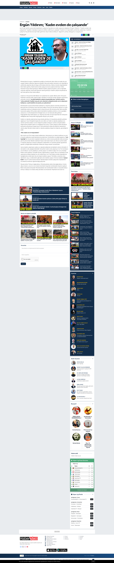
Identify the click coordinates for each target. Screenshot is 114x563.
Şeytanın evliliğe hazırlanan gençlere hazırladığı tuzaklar (83, 375)
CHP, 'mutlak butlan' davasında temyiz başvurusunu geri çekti (60, 240)
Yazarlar (72, 2)
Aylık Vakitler (74, 95)
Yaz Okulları (79, 353)
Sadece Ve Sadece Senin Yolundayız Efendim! (82, 318)
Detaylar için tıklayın (82, 490)
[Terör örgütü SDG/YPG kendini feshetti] (44, 234)
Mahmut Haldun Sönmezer (83, 367)
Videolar (65, 2)
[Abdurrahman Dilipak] (73, 283)
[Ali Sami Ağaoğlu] (73, 397)
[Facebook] (21, 547)
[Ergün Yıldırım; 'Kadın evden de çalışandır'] (44, 52)
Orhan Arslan (80, 362)
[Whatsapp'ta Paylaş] (86, 35)
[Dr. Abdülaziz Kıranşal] (73, 374)
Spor (44, 7)
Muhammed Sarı (80, 304)
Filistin (50, 2)
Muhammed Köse (81, 333)
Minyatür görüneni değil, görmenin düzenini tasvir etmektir (85, 386)
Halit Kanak (80, 390)
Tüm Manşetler (50, 542)
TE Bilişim (92, 555)
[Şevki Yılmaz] (73, 317)
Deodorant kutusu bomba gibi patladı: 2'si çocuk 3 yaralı (27, 240)
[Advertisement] (14, 28)
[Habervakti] (29, 3)
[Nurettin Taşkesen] (73, 340)
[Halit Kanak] (73, 391)
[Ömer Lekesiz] (73, 385)
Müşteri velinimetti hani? (82, 278)
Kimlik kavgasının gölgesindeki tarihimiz (84, 369)
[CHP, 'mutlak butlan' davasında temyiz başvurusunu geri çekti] (60, 234)
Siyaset (30, 7)
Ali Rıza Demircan (81, 379)
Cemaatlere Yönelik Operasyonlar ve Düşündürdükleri (84, 336)
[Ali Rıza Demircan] (73, 380)
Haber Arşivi (49, 545)
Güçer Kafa (79, 294)
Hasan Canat (80, 288)
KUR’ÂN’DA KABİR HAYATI (83, 381)
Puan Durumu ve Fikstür (52, 541)
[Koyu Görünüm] (91, 3)
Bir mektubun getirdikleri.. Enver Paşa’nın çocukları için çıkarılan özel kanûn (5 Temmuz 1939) (85, 392)
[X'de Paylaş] (84, 35)
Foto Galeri (57, 2)
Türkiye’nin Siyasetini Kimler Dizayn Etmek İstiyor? (85, 307)
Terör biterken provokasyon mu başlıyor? (84, 301)
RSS (22, 555)
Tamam (93, 561)
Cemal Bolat (80, 351)
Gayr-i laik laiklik (80, 324)
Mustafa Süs (80, 276)
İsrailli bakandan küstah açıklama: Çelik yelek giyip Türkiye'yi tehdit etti (59, 226)
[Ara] (89, 3)
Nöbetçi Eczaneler (50, 536)
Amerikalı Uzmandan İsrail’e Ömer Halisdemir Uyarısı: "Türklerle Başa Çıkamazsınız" (27, 226)
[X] (23, 547)
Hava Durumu (49, 537)
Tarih (47, 7)
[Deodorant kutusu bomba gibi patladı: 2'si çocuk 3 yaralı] (28, 234)
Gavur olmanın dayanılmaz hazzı (84, 398)
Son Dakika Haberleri (51, 544)
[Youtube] (27, 547)
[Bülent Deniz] (73, 312)
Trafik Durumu (49, 540)
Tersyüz (78, 295)
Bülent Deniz (80, 311)
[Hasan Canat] (73, 289)
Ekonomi (39, 7)
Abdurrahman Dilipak (82, 282)
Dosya (78, 2)
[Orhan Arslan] (73, 362)
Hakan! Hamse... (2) (81, 312)
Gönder (23, 263)
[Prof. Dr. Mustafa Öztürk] (73, 346)
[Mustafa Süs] (73, 277)
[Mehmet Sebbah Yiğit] (73, 300)
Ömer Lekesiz (80, 384)
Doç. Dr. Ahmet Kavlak (82, 322)
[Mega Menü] (93, 3)
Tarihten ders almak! (81, 284)
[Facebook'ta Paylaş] (82, 35)
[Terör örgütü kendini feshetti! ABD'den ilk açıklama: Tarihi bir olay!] (44, 219)
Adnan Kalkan (80, 328)
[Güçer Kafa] (73, 294)
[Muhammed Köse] (73, 335)
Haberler (22, 21)
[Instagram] (25, 547)
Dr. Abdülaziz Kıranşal (82, 372)
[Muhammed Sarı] (73, 306)
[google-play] (62, 550)
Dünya (34, 7)
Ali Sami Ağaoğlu (81, 396)
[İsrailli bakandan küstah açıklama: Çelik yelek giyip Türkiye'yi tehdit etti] (60, 219)
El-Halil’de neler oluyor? (82, 341)
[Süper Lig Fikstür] (92, 494)
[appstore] (51, 550)
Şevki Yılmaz (80, 316)
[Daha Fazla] (88, 35)
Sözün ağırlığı (80, 363)
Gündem (26, 7)
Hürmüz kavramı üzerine (82, 347)
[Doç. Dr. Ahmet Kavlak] (73, 323)
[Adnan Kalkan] (73, 329)
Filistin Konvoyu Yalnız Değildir (84, 330)
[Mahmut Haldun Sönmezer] (73, 368)
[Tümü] (92, 273)
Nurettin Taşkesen (81, 340)
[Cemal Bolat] (73, 352)
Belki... (78, 289)
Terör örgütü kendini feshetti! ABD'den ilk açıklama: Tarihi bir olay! (44, 226)
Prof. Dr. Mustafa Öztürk (83, 345)
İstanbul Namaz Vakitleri (51, 538)
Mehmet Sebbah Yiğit (82, 299)
